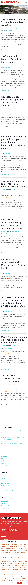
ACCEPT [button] (19, 582)
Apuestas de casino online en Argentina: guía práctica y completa (12, 438)
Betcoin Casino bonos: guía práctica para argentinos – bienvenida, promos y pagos (13, 142)
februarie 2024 (5, 465)
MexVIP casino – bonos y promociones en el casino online (14, 340)
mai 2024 (3, 460)
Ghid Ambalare (4, 539)
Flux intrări (4, 503)
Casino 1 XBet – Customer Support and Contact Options (14, 378)
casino (2, 481)
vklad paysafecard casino (7, 490)
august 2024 (4, 458)
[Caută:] (14, 422)
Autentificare (4, 501)
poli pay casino (5, 485)
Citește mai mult (5, 49)
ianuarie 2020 (4, 468)
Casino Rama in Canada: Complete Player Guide (11, 59)
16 (1, 476)
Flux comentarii (5, 505)
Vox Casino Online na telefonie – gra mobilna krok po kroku (13, 184)
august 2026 (4, 456)
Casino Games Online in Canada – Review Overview (13, 22)
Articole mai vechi (6, 413)
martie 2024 (4, 463)
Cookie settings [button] (11, 582)
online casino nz (5, 483)
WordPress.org (5, 508)
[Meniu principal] (26, 2)
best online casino (5, 478)
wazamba (3, 492)
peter (4, 28)
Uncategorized (9, 30)
